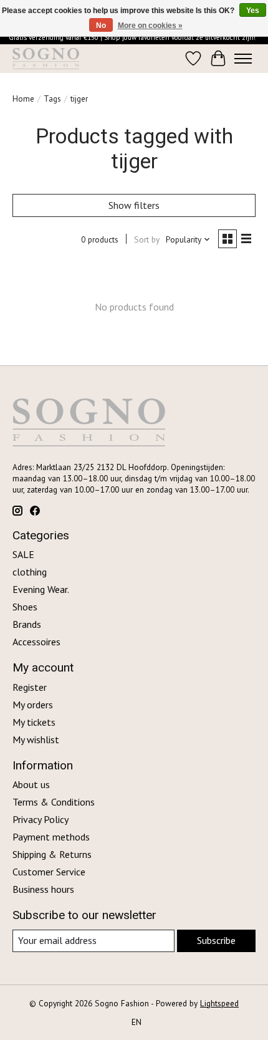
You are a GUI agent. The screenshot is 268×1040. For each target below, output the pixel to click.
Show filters (134, 205)
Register (29, 687)
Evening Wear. (40, 589)
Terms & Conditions (53, 802)
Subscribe (216, 940)
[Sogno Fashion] (45, 58)
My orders (32, 704)
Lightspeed (219, 1003)
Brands (26, 624)
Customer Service (48, 871)
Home (23, 98)
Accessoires (36, 641)
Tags (52, 98)
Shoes (24, 606)
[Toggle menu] (243, 58)
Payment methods (51, 837)
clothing (29, 572)
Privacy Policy (40, 819)
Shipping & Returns (52, 854)
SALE (23, 554)
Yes (252, 10)
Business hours (43, 889)
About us (31, 784)
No (101, 25)
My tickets (33, 722)
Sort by (147, 239)
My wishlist (35, 739)
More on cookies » (150, 25)
